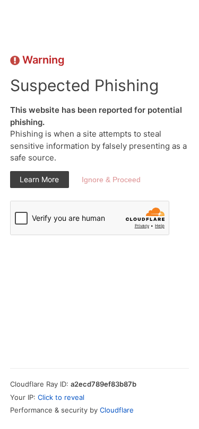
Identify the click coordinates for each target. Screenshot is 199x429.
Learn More (39, 179)
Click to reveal (61, 397)
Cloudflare (117, 410)
